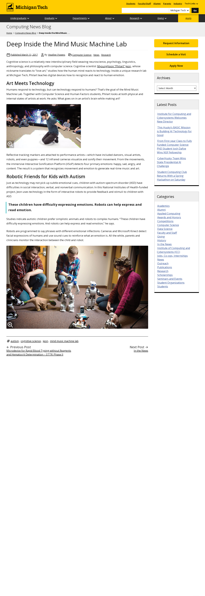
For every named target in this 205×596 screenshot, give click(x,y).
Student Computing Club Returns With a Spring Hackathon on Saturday (172, 175)
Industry (178, 3)
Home (9, 33)
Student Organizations (170, 282)
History (161, 240)
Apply (188, 18)
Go (195, 10)
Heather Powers (56, 54)
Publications (164, 267)
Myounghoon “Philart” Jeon (114, 66)
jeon (45, 341)
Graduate (49, 18)
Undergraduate (18, 18)
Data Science (164, 229)
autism (15, 341)
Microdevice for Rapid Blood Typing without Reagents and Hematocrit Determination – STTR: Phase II (38, 352)
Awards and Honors (169, 217)
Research (134, 18)
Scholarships (165, 275)
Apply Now (176, 66)
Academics (163, 206)
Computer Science (81, 54)
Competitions (165, 221)
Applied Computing (168, 213)
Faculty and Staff (167, 232)
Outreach (162, 263)
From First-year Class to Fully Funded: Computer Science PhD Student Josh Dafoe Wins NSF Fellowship (174, 146)
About (108, 18)
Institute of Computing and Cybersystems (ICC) (173, 250)
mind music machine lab (64, 341)
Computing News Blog (28, 26)
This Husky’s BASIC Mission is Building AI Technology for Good (174, 131)
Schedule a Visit (176, 54)
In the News (141, 350)
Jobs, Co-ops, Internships (172, 256)
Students (130, 3)
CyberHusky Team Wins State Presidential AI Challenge (171, 162)
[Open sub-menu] (197, 3)
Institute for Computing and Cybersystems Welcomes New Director (174, 117)
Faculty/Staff (144, 3)
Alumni (157, 3)
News (96, 54)
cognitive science (31, 341)
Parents (167, 3)
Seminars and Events (169, 279)
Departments (80, 18)
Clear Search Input (166, 10)
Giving (160, 18)
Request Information (176, 43)
